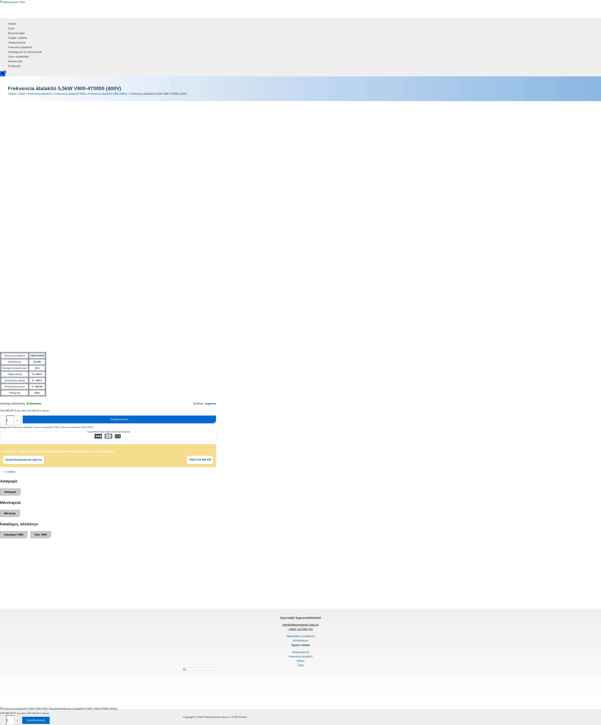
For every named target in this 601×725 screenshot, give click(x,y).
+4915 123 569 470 (200, 459)
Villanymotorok (17, 42)
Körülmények (300, 640)
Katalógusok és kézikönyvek (25, 52)
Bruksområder (16, 33)
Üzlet (11, 28)
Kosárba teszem (119, 419)
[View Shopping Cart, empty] (2, 73)
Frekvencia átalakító (20, 47)
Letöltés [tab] (10, 471)
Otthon (12, 23)
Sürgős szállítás (17, 37)
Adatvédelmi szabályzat (300, 636)
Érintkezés (14, 66)
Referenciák (15, 61)
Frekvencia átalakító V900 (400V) (107, 93)
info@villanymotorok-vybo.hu (23, 459)
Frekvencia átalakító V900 (70, 93)
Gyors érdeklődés (18, 56)
